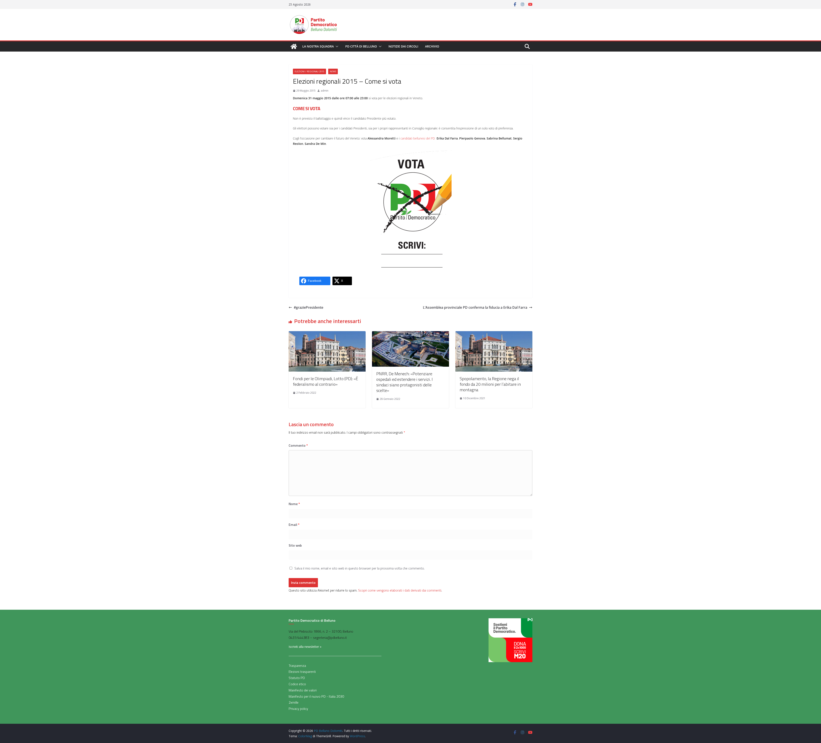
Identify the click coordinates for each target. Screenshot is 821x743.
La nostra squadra (318, 46)
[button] (336, 46)
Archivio (432, 46)
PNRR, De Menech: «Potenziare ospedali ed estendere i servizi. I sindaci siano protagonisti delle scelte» (404, 382)
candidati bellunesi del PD (417, 138)
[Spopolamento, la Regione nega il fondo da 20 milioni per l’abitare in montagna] (493, 334)
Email (294, 524)
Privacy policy (298, 708)
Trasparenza (297, 665)
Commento (298, 445)
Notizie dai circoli (403, 46)
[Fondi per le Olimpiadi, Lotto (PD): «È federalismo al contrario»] (327, 334)
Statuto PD (297, 677)
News (333, 71)
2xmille (293, 702)
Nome (294, 503)
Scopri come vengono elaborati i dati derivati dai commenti (399, 590)
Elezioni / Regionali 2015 (309, 71)
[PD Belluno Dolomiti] (294, 46)
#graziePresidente (308, 307)
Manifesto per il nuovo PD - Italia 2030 (316, 696)
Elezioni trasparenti (302, 671)
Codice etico (297, 684)
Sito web (295, 545)
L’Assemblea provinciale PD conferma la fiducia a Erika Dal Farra (475, 307)
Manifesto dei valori (303, 690)
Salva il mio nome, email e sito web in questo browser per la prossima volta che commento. (359, 568)
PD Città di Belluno (361, 46)
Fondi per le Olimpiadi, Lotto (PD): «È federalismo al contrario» (325, 381)
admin (324, 90)
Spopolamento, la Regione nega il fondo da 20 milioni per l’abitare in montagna (490, 384)
